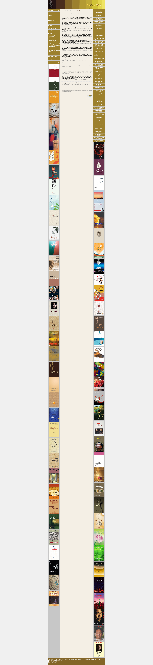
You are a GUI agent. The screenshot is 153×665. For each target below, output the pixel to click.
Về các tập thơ (51, 36)
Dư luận (50, 33)
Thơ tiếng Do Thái (80, 10)
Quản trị (56, 662)
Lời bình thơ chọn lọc (52, 40)
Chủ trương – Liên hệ (52, 56)
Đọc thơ (50, 25)
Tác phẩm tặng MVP (52, 28)
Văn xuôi (50, 15)
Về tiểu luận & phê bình (53, 39)
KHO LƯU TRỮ (50, 59)
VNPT (53, 662)
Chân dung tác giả (52, 35)
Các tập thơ (55, 659)
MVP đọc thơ (80, 659)
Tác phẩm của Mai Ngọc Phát (54, 30)
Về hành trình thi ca (52, 37)
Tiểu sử (90, 659)
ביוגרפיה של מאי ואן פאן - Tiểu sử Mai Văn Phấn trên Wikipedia (73, 13)
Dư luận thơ (86, 659)
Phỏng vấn (50, 23)
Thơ (49, 12)
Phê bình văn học (51, 20)
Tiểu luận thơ (60, 659)
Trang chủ (50, 10)
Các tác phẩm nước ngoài (71, 10)
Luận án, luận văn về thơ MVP (54, 41)
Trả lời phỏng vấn (74, 659)
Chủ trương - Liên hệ (96, 659)
